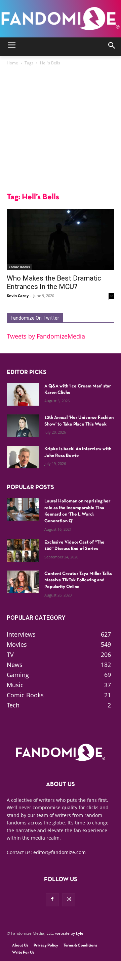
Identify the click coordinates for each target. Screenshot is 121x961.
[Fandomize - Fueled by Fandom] (60, 19)
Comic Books (19, 266)
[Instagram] (68, 899)
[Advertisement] (60, 131)
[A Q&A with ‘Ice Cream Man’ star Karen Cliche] (23, 394)
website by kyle (69, 933)
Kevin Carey (18, 295)
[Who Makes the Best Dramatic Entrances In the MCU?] (60, 239)
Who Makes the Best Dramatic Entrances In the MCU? (54, 282)
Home (12, 63)
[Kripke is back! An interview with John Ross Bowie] (23, 457)
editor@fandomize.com (59, 852)
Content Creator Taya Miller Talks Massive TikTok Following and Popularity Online (78, 580)
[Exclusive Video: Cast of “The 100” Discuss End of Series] (23, 550)
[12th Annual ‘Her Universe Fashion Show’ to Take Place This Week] (23, 425)
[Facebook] (52, 899)
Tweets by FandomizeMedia (46, 336)
